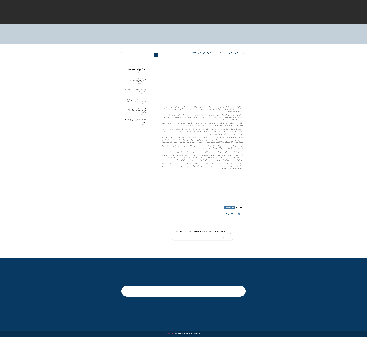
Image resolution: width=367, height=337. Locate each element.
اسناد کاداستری (230, 207)
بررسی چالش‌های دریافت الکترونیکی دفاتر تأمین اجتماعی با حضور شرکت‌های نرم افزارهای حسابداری (135, 120)
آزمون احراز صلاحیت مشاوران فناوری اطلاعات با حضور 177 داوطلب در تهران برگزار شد (136, 110)
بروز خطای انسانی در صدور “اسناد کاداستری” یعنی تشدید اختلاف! (217, 53)
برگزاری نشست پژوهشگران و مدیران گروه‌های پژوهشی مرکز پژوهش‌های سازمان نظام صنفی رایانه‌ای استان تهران (135, 80)
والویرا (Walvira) (170, 333)
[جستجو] (156, 55)
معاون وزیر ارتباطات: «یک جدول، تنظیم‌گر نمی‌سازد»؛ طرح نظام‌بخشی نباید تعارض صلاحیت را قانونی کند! (203, 232)
